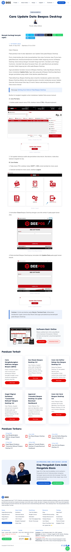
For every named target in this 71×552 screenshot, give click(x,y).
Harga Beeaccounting (7, 512)
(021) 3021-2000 (23, 532)
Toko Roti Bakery (33, 512)
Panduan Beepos (47, 519)
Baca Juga (12, 382)
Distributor (18, 512)
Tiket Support (59, 519)
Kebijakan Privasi (60, 523)
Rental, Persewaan (33, 521)
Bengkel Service (33, 514)
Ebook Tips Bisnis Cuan (48, 523)
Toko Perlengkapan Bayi (35, 519)
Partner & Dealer (60, 521)
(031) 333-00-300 (30, 533)
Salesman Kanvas (19, 514)
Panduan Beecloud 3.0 (48, 517)
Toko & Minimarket (19, 517)
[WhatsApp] (67, 548)
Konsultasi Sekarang (43, 483)
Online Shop (18, 523)
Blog (44, 512)
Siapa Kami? (59, 512)
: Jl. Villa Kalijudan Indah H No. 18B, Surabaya (49, 532)
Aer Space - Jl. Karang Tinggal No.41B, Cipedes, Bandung (52, 534)
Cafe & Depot (18, 519)
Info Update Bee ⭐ (47, 525)
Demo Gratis (61, 2)
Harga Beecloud (5, 514)
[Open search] (68, 2)
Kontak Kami (59, 517)
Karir (57, 514)
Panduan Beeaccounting (48, 514)
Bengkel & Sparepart (20, 521)
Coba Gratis (41, 341)
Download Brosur (7, 523)
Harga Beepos (5, 517)
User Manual (46, 521)
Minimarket (31, 517)
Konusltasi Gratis (53, 341)
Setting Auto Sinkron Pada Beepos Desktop (32, 90)
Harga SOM (4, 519)
